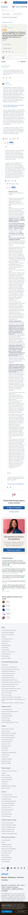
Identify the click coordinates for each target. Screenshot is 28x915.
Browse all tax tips (5, 731)
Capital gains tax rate (6, 746)
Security (3, 887)
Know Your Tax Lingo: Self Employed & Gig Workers (14, 581)
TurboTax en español (6, 658)
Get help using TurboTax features (9, 17)
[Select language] (14, 6)
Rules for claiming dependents (8, 737)
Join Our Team (12, 885)
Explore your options (14, 550)
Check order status (6, 718)
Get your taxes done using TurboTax (10, 573)
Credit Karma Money (6, 645)
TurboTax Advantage (6, 720)
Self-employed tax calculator (8, 805)
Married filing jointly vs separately (9, 733)
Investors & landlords (6, 578)
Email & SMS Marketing (7, 857)
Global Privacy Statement (7, 905)
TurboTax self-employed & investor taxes (10, 669)
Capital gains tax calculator (7, 809)
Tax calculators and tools (7, 794)
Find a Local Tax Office (7, 695)
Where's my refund (6, 775)
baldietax (8, 617)
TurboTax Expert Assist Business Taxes (10, 684)
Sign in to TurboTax (15, 507)
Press (18, 885)
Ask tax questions (6, 14)
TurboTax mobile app (6, 654)
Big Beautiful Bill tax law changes (9, 786)
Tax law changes (5, 591)
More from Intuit (5, 855)
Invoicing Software (6, 861)
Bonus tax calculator (6, 812)
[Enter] (2, 10)
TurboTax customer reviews (7, 822)
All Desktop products (6, 713)
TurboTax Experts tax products (8, 673)
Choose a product (17, 14)
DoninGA (8, 609)
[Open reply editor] (14, 57)
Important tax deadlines (7, 759)
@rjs (6, 146)
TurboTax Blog (5, 647)
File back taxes (5, 748)
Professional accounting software (9, 848)
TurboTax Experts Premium (7, 675)
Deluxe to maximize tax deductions (9, 667)
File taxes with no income (7, 739)
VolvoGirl (8, 605)
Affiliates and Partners (17, 889)
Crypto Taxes (4, 643)
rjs (4, 83)
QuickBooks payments (6, 844)
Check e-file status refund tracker (9, 801)
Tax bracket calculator (6, 799)
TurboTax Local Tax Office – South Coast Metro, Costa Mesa (13, 700)
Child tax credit (5, 756)
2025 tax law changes (6, 763)
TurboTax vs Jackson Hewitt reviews (9, 833)
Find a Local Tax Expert (7, 692)
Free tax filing (5, 664)
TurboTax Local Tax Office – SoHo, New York (11, 697)
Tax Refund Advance (6, 641)
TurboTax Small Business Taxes (8, 686)
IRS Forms (4, 636)
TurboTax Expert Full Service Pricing (9, 680)
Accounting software (6, 840)
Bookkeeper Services (6, 859)
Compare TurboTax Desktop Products (10, 711)
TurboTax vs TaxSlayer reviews (8, 829)
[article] (14, 72)
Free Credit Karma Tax (6, 853)
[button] (4, 7)
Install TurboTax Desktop (7, 715)
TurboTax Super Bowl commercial (9, 825)
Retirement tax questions (7, 566)
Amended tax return (6, 744)
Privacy (22, 885)
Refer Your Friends (6, 788)
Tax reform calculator (6, 816)
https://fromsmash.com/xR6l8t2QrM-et (15, 483)
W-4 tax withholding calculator (8, 803)
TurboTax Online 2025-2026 (8, 632)
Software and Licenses (12, 887)
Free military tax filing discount (8, 671)
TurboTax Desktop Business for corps (10, 722)
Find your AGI (5, 750)
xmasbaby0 (8, 613)
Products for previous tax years (8, 651)
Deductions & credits (7, 22)
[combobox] (11, 10)
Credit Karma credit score (7, 850)
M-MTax (7, 601)
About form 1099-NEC (6, 741)
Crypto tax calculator (6, 807)
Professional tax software (7, 846)
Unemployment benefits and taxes (9, 752)
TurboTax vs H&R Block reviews (8, 827)
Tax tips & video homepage (8, 728)
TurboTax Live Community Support (9, 771)
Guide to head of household (8, 735)
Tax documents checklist (7, 814)
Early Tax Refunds (5, 656)
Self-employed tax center (7, 639)
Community (4, 783)
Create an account (14, 511)
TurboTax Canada (5, 649)
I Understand (7, 911)
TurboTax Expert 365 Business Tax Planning (11, 688)
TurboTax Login (5, 781)
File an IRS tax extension (7, 777)
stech (5, 26)
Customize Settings (21, 911)
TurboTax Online (7, 48)
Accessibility (4, 890)
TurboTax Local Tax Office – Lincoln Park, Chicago (12, 702)
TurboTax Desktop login (7, 709)
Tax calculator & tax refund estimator (9, 796)
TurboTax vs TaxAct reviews (7, 831)
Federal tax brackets (6, 761)
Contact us (4, 773)
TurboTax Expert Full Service (8, 677)
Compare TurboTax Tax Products (9, 630)
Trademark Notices (6, 889)
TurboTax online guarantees (8, 634)
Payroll (3, 842)
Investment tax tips (6, 754)
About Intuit (4, 885)
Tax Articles (4, 582)
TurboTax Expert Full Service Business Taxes (11, 682)
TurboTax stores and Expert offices (9, 690)
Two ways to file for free (7, 779)
